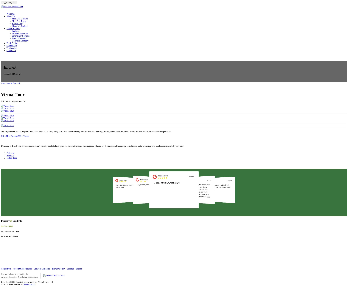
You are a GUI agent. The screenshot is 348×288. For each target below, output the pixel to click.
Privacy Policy (58, 269)
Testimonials (12, 48)
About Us (11, 16)
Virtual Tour (17, 23)
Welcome (11, 14)
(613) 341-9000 (337, 15)
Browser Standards (42, 269)
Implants (15, 31)
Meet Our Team (19, 21)
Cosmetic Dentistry (20, 41)
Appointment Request (10, 83)
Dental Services (13, 28)
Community (12, 45)
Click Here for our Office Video (15, 136)
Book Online (12, 43)
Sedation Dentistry (20, 33)
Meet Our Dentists (20, 19)
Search (79, 269)
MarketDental (29, 284)
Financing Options (20, 26)
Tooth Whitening (19, 38)
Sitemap (70, 269)
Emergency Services (20, 36)
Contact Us (11, 50)
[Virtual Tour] (7, 106)
